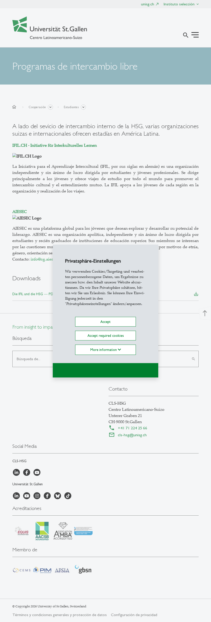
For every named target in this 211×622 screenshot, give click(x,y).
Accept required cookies (105, 335)
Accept (105, 322)
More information (104, 350)
